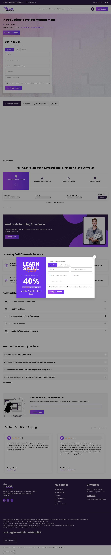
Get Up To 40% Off (56, 292)
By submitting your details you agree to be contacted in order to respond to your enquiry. (70, 286)
